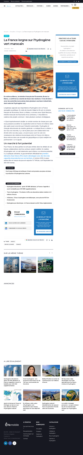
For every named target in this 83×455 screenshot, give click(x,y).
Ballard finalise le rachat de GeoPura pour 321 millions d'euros (50, 380)
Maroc (13, 241)
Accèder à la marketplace (67, 61)
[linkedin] (78, 1)
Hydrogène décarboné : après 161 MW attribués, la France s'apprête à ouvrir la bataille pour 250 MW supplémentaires (28, 188)
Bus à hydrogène (54, 436)
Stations (39, 6)
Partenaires (65, 6)
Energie (18, 31)
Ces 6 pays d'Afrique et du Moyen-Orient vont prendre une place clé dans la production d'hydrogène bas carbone (28, 172)
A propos (6, 1)
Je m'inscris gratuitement (44, 231)
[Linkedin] (26, 51)
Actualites (19, 6)
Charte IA (7, 436)
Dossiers (38, 431)
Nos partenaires (27, 431)
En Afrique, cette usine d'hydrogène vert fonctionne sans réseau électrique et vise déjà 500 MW (31, 407)
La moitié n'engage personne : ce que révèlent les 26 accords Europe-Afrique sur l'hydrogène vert (70, 407)
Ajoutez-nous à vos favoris (37, 48)
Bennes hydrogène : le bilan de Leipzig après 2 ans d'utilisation (71, 128)
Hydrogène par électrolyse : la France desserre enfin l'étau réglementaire (29, 203)
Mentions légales (9, 434)
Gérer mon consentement (12, 438)
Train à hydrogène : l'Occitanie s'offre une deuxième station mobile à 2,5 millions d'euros (29, 193)
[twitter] (76, 1)
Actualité (12, 31)
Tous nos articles (67, 153)
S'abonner (75, 8)
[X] (51, 49)
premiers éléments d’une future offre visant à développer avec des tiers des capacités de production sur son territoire (27, 156)
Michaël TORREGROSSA (10, 50)
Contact (25, 438)
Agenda (55, 6)
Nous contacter (15, 1)
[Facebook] (48, 49)
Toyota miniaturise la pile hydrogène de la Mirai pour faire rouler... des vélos (72, 139)
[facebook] (74, 1)
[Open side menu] (4, 6)
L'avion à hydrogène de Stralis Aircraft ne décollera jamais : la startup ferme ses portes (71, 149)
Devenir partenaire (27, 1)
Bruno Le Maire (9, 244)
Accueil (6, 31)
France (18, 244)
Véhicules (30, 6)
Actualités (39, 428)
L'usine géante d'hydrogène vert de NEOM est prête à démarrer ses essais (71, 119)
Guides (48, 6)
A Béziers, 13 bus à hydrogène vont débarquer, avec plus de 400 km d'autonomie (28, 199)
